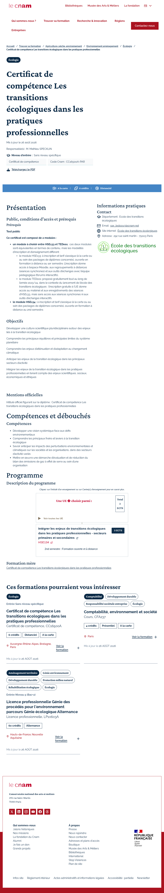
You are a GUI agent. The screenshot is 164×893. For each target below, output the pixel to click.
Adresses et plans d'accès (84, 840)
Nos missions (21, 833)
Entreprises (19, 30)
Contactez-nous (145, 25)
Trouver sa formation (57, 20)
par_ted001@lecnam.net (124, 225)
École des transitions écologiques (137, 230)
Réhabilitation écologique (23, 687)
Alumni (17, 840)
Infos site (18, 878)
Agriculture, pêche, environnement (63, 46)
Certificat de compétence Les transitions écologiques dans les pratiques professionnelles (36, 616)
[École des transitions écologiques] (127, 247)
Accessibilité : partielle (121, 878)
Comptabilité (94, 596)
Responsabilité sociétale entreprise (106, 603)
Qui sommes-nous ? (24, 20)
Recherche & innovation (92, 20)
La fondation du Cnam (26, 836)
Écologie (127, 46)
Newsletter (143, 878)
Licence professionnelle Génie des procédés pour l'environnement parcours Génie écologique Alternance (42, 706)
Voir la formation (62, 647)
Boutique (74, 844)
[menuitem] (73, 5)
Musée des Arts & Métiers (84, 848)
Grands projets (21, 848)
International (76, 856)
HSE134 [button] (43, 542)
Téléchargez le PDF (23, 169)
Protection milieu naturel (58, 680)
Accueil (10, 46)
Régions (120, 20)
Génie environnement (56, 672)
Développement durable (121, 596)
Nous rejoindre (77, 833)
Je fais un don (21, 844)
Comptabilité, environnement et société (120, 611)
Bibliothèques (77, 852)
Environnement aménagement (102, 46)
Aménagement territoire (22, 672)
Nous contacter (78, 836)
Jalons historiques (23, 829)
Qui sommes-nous (24, 825)
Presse (73, 829)
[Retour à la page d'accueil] (20, 6)
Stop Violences (77, 860)
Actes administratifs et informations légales (79, 878)
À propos (74, 825)
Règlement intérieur (38, 878)
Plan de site (75, 863)
